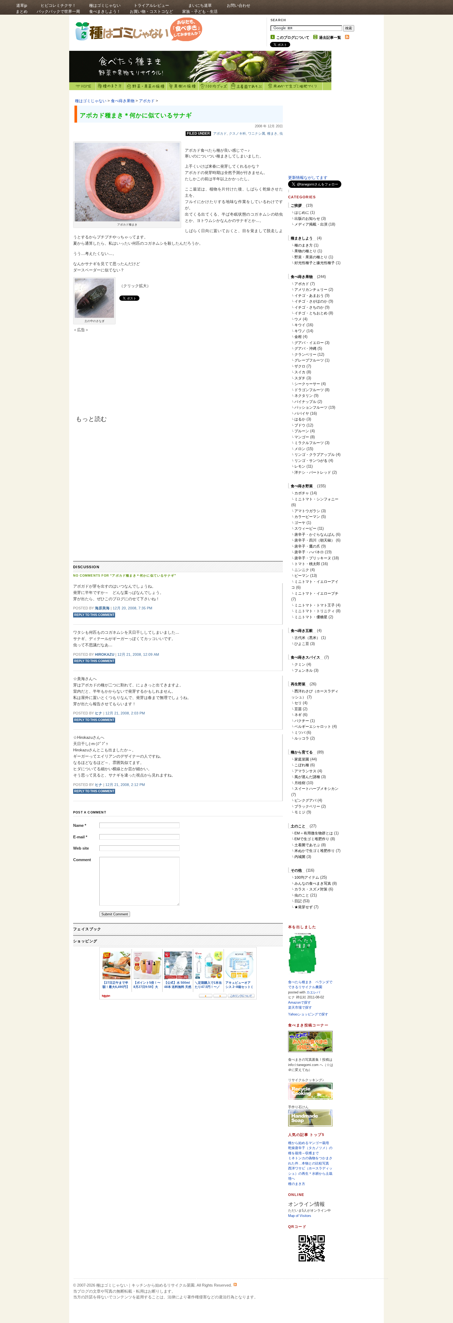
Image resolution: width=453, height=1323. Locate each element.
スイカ (299, 372)
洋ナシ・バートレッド (312, 472)
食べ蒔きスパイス (305, 657)
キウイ (299, 325)
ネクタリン (303, 395)
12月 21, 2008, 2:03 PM (125, 713)
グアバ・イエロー (309, 343)
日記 (298, 901)
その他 (296, 870)
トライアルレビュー (151, 8)
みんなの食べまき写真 (312, 883)
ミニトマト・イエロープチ (316, 593)
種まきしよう (302, 238)
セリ (298, 703)
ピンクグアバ (305, 800)
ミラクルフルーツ (309, 443)
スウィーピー (305, 528)
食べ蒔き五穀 (302, 630)
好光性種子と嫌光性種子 (314, 263)
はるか (299, 419)
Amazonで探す (299, 1002)
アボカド (147, 101)
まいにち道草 (200, 8)
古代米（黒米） (307, 638)
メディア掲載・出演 (310, 224)
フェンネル (303, 670)
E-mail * (80, 837)
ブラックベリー (307, 806)
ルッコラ (301, 738)
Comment (82, 859)
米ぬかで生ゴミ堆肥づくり (293, 86)
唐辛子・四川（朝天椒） (314, 540)
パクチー (301, 721)
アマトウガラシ (307, 511)
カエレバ (313, 992)
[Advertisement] (118, 376)
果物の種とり (305, 251)
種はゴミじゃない (105, 8)
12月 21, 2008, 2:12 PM (125, 785)
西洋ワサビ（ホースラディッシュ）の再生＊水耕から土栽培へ (310, 1173)
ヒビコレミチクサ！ (58, 8)
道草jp (22, 8)
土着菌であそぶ (246, 86)
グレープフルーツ (309, 360)
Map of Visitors (299, 1216)
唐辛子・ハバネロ (309, 552)
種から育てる (302, 752)
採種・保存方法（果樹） (182, 86)
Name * (79, 825)
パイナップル (305, 402)
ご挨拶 (296, 205)
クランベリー (305, 354)
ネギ (298, 715)
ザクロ (299, 366)
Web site (81, 848)
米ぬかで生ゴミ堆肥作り (314, 851)
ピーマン (301, 575)
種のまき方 (110, 86)
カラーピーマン (307, 517)
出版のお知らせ (307, 218)
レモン (299, 466)
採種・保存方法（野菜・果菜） (145, 86)
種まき (272, 133)
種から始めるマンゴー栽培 (308, 1143)
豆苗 (298, 709)
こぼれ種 (301, 765)
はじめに (301, 212)
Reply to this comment (94, 615)
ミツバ (299, 732)
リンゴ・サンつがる (310, 460)
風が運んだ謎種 (307, 777)
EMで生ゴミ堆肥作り (311, 839)
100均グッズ (213, 86)
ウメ (298, 319)
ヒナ (98, 713)
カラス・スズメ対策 (310, 889)
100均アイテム (306, 877)
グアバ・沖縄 (305, 348)
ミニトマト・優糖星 (310, 617)
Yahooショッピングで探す (308, 1014)
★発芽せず (303, 907)
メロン (299, 449)
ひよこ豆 (301, 644)
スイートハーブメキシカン (316, 788)
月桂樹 (299, 783)
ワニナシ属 (256, 133)
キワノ (299, 331)
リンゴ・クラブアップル (314, 454)
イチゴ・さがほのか (310, 301)
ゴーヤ (299, 523)
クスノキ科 (237, 133)
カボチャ (301, 493)
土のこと (298, 826)
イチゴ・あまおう (309, 295)
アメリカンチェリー (310, 289)
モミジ (299, 812)
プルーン (301, 431)
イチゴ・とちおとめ (310, 313)
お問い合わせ (238, 5)
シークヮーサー (307, 384)
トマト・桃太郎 (307, 564)
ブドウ (299, 425)
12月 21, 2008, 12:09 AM (138, 654)
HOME (82, 86)
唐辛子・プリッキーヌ (312, 558)
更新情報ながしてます (307, 177)
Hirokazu (104, 654)
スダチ (299, 378)
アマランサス (305, 771)
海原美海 (102, 608)
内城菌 (299, 857)
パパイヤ (301, 413)
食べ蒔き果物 (122, 101)
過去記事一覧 (330, 38)
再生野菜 (298, 684)
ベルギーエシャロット (312, 726)
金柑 (298, 337)
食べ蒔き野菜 (302, 486)
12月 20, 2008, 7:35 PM (132, 608)
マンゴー (301, 437)
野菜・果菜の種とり (310, 257)
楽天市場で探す (300, 1007)
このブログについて (292, 38)
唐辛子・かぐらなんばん (314, 534)
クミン (299, 664)
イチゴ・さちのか (309, 307)
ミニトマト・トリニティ (314, 611)
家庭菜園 (301, 759)
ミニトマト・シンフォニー (316, 499)
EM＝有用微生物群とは (313, 833)
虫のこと (301, 895)
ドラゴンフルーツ (309, 390)
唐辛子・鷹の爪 (307, 546)
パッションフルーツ (310, 407)
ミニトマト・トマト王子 (314, 605)
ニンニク (301, 570)
